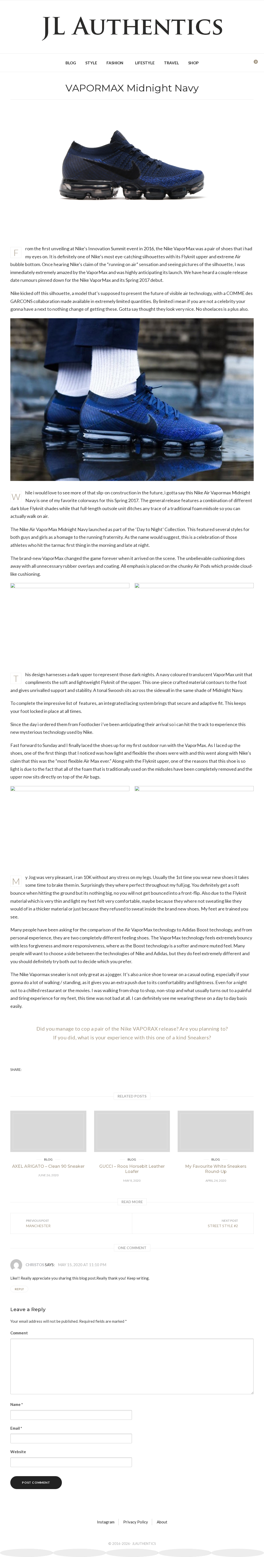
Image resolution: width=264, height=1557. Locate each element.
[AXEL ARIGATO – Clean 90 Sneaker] (48, 1131)
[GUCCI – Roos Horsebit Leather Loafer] (132, 1131)
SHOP (193, 62)
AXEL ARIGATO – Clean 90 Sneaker (48, 1166)
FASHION (114, 62)
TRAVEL (171, 62)
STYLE (91, 62)
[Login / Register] (244, 63)
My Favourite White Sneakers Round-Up (215, 1169)
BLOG (70, 62)
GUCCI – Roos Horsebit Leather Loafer (132, 1169)
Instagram (105, 1522)
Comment (19, 1332)
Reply (19, 1289)
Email (16, 1428)
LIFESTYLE (145, 62)
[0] (252, 63)
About (162, 1522)
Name (16, 1404)
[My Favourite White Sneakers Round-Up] (216, 1131)
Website (18, 1451)
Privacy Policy (135, 1522)
